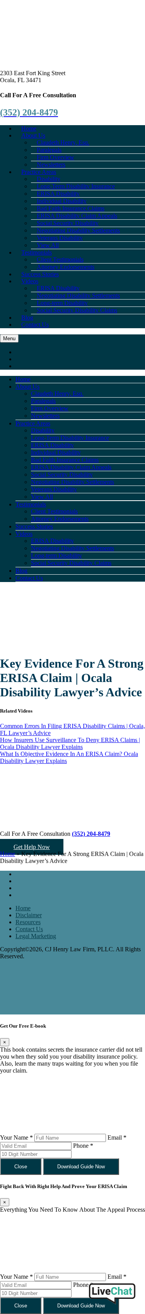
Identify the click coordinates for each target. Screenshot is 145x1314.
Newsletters (45, 415)
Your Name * (16, 1137)
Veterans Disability (54, 489)
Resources (28, 922)
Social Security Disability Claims (77, 310)
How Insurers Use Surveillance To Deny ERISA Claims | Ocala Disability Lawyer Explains (70, 743)
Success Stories (34, 526)
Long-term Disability (56, 555)
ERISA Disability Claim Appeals (71, 467)
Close (20, 1166)
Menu (9, 338)
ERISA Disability (52, 445)
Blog (21, 570)
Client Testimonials (54, 511)
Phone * (83, 1145)
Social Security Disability (62, 474)
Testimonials (30, 504)
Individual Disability (56, 452)
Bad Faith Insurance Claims (65, 459)
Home (23, 379)
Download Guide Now (81, 1166)
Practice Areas (32, 423)
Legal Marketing (35, 936)
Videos (29, 281)
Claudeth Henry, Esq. (57, 393)
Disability (43, 430)
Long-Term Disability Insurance (70, 437)
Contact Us (35, 324)
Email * (116, 1137)
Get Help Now (32, 847)
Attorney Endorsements (65, 266)
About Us (27, 386)
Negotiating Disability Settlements (72, 482)
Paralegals (43, 401)
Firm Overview (49, 408)
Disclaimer (28, 915)
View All (42, 496)
